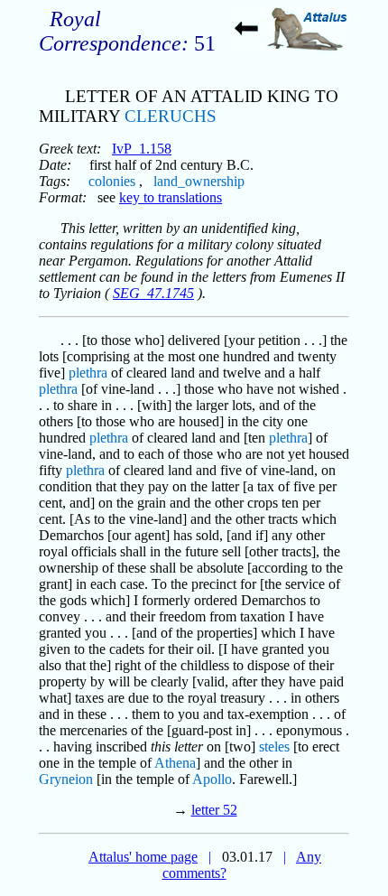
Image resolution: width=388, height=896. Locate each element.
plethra (88, 372)
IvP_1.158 (141, 148)
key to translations (170, 197)
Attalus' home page (143, 856)
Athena (175, 762)
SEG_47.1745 (153, 293)
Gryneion (66, 779)
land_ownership (199, 181)
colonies (111, 181)
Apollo (212, 779)
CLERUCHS (171, 116)
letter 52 (214, 809)
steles (274, 746)
